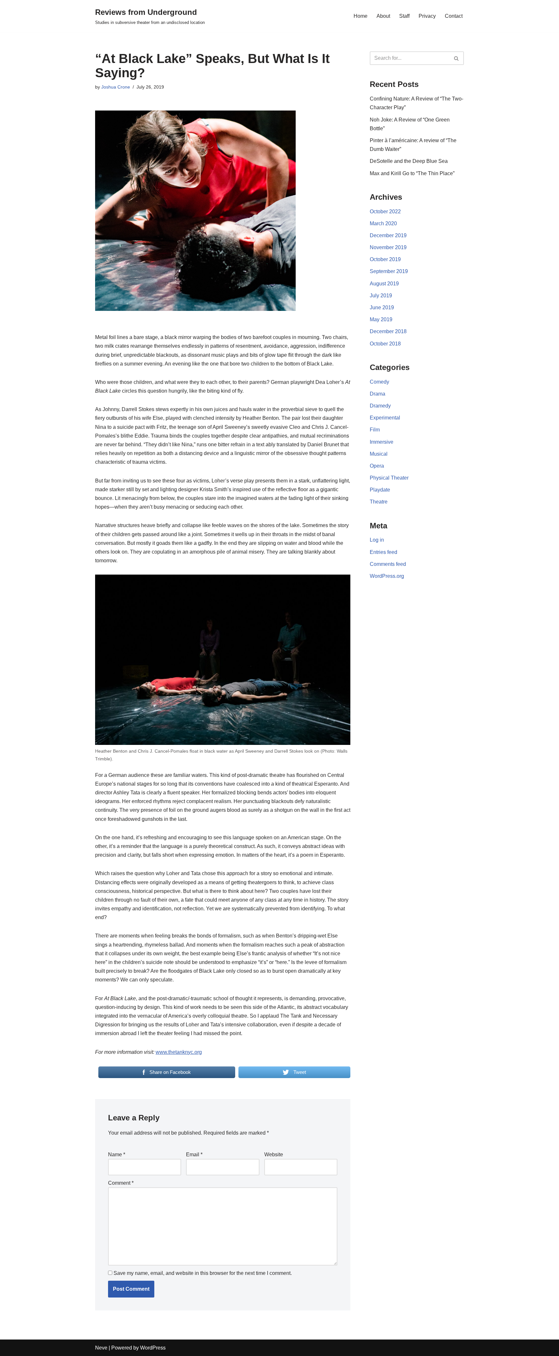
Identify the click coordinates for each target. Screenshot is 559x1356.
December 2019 (388, 235)
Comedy (379, 382)
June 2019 (382, 307)
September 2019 (389, 271)
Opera (377, 466)
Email (194, 1154)
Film (375, 429)
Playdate (380, 490)
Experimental (385, 417)
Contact (454, 16)
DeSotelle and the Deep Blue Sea (409, 161)
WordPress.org (387, 576)
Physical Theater (389, 478)
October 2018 (385, 343)
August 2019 (384, 283)
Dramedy (380, 405)
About (383, 16)
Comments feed (388, 564)
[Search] (456, 58)
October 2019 (385, 259)
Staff (404, 16)
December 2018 (388, 331)
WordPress (153, 1348)
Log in (377, 540)
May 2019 (381, 319)
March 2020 (383, 223)
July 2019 (381, 295)
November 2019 (388, 247)
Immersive (381, 442)
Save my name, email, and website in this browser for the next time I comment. (203, 1273)
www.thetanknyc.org (179, 1052)
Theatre (379, 501)
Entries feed (383, 552)
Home (360, 16)
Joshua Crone (115, 87)
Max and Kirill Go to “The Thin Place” (412, 173)
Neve (101, 1348)
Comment (121, 1183)
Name (116, 1154)
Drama (377, 394)
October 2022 (385, 211)
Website (273, 1154)
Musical (379, 454)
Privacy (427, 16)
